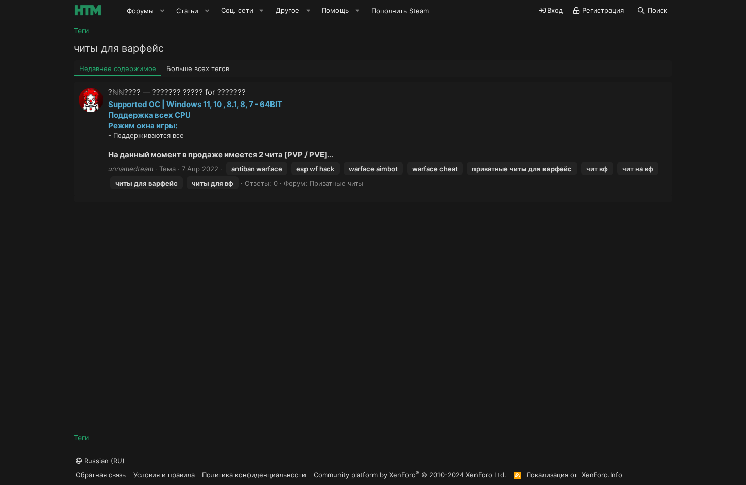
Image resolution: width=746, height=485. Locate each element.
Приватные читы (336, 183)
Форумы (140, 11)
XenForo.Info (602, 475)
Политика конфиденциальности (254, 475)
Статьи (187, 11)
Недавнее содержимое (117, 68)
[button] (162, 10)
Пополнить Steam (400, 11)
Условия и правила (164, 475)
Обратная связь (101, 475)
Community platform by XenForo (410, 474)
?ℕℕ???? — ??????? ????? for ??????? (177, 92)
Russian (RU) (103, 461)
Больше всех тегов (197, 68)
